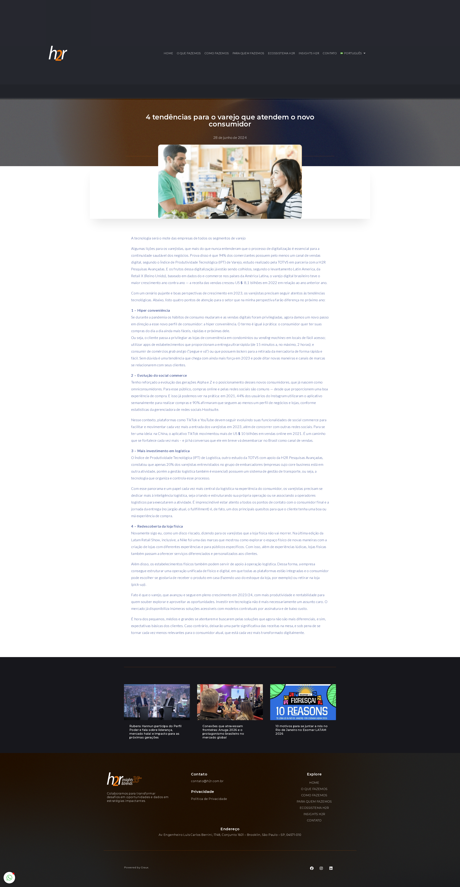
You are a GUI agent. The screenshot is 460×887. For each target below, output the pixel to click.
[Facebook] (311, 868)
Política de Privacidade (209, 799)
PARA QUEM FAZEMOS (248, 53)
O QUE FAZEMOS (189, 53)
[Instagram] (321, 868)
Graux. (145, 867)
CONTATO (330, 53)
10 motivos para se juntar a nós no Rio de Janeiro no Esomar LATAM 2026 (301, 729)
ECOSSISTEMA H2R (281, 53)
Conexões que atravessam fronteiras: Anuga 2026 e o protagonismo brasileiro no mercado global (223, 731)
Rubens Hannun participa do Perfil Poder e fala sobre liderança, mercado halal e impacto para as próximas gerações (155, 731)
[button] (353, 53)
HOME (168, 53)
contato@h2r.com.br (207, 781)
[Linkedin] (331, 868)
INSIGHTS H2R (309, 53)
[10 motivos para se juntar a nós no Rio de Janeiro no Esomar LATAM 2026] (303, 702)
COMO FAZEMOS (216, 53)
